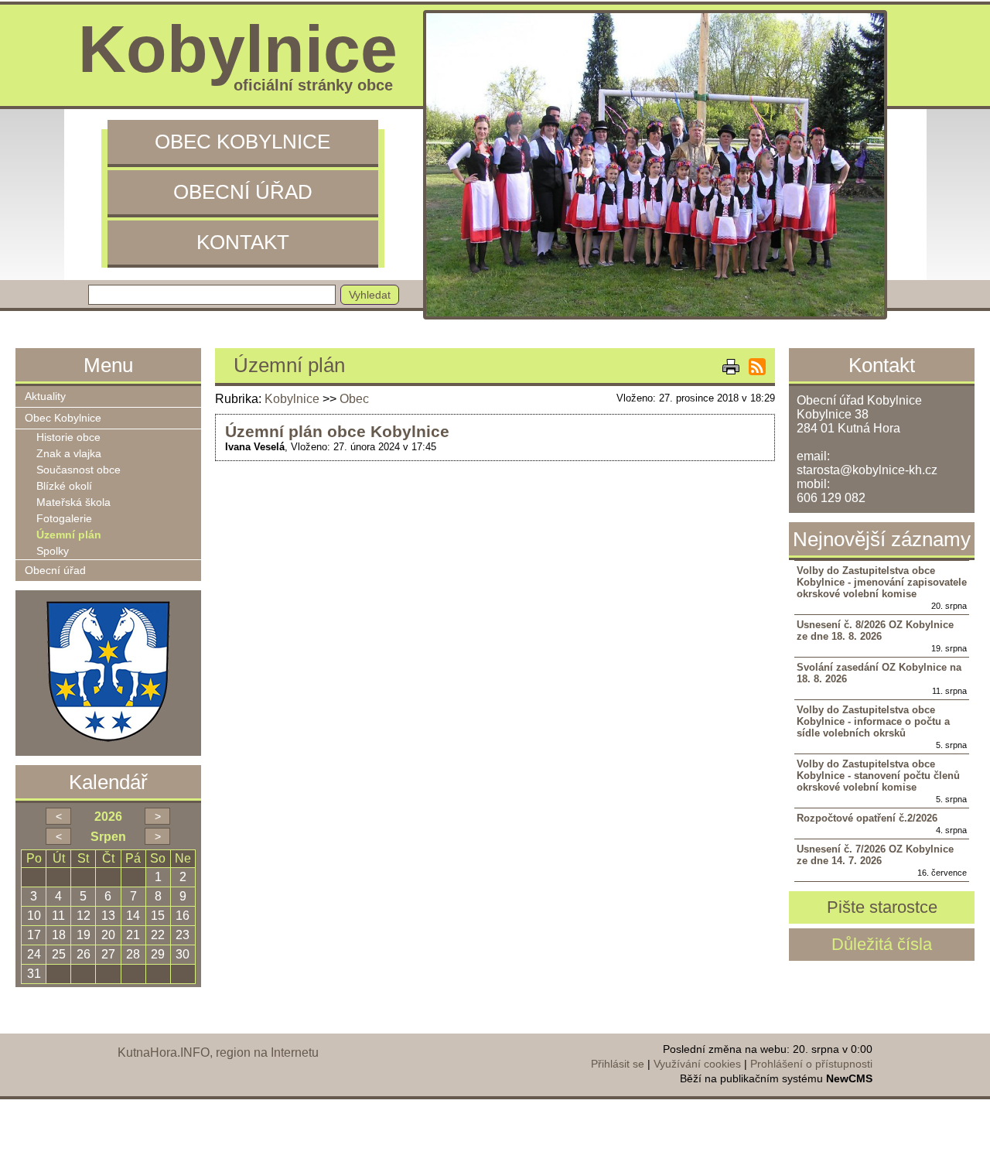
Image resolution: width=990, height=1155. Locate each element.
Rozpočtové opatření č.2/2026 (867, 818)
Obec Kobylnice (242, 141)
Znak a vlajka (68, 454)
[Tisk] (730, 366)
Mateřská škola (73, 502)
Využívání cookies (697, 1064)
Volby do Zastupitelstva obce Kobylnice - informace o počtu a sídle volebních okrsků (873, 721)
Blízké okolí (64, 486)
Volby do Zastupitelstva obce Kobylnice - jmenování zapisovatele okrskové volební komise (882, 582)
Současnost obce (78, 470)
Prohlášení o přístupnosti (811, 1064)
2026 (108, 816)
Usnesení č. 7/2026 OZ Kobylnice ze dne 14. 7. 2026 (875, 854)
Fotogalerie (64, 519)
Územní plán (68, 535)
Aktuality (45, 396)
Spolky (52, 551)
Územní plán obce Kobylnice (337, 431)
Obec (354, 398)
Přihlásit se (617, 1064)
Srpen (108, 836)
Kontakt (242, 242)
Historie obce (68, 437)
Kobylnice (292, 398)
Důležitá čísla (881, 944)
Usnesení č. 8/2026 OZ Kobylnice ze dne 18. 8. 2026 (875, 630)
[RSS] (757, 366)
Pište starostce (882, 907)
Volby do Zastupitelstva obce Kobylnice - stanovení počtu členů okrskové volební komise (878, 775)
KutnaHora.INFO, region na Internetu (218, 1052)
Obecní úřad (242, 192)
